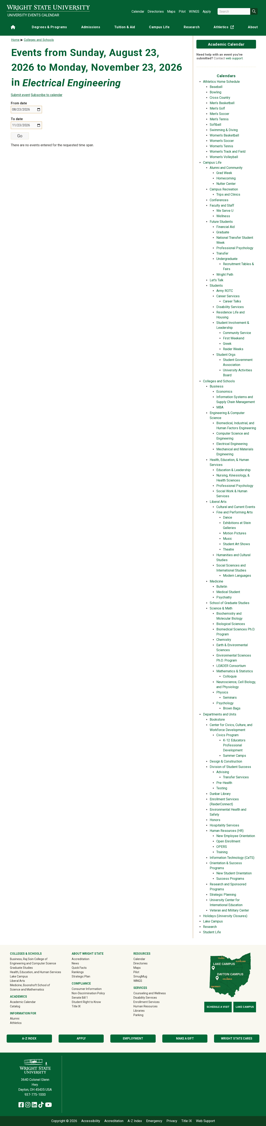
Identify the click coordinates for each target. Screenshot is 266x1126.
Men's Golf (217, 108)
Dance (227, 517)
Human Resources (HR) (227, 831)
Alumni (20, 1018)
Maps (171, 11)
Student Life (212, 932)
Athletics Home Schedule (221, 82)
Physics (222, 692)
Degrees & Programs (49, 27)
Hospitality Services (224, 825)
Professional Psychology (234, 248)
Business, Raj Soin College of (29, 959)
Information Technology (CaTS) (232, 858)
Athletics (225, 28)
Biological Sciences (230, 624)
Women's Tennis (221, 146)
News (75, 963)
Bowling (215, 92)
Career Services (228, 296)
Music (227, 539)
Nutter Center (226, 184)
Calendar (138, 11)
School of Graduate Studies (229, 603)
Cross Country (220, 98)
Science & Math (221, 608)
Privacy (171, 1121)
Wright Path (224, 275)
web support (234, 58)
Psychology (225, 703)
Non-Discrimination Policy (88, 993)
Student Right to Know (86, 1002)
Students (216, 286)
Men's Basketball (222, 103)
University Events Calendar (33, 15)
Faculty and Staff (222, 205)
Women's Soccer (222, 141)
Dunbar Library (220, 794)
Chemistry (223, 640)
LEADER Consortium (231, 666)
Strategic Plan (81, 976)
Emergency (154, 1121)
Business (216, 386)
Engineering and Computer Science (33, 963)
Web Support (205, 1121)
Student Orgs (225, 355)
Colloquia (229, 676)
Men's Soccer (219, 114)
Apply (207, 11)
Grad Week (224, 173)
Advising (222, 772)
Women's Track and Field (227, 152)
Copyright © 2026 (64, 1121)
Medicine (216, 581)
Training (222, 852)
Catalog (15, 1006)
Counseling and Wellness (149, 993)
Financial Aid (225, 227)
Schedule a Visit (218, 1006)
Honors (215, 820)
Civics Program (227, 735)
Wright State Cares (236, 1038)
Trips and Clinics (228, 194)
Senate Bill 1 (80, 997)
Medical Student (228, 592)
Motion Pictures (234, 533)
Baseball (216, 87)
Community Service (237, 333)
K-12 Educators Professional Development (234, 745)
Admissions (90, 27)
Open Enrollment (228, 841)
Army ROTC (224, 291)
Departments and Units (219, 714)
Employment (133, 1038)
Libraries (139, 1010)
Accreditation (80, 959)
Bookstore (217, 719)
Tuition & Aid (124, 27)
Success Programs (230, 879)
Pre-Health (224, 783)
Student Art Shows (236, 544)
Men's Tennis (219, 119)
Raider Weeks (233, 349)
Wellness (223, 216)
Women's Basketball (224, 135)
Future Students (221, 222)
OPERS (221, 847)
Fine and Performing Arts (234, 512)
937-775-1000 (35, 1095)
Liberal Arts (218, 502)
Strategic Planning (223, 895)
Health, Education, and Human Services (35, 972)
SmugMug (146, 976)
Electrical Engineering (232, 444)
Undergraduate (227, 259)
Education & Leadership (233, 470)
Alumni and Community (226, 168)
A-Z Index (29, 1038)
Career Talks (232, 301)
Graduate (222, 232)
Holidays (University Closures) (225, 916)
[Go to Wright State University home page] (48, 7)
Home (15, 40)
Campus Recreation (224, 189)
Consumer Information (87, 989)
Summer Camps (234, 756)
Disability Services (230, 307)
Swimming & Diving (224, 130)
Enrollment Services (146, 1002)
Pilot (182, 11)
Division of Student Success (230, 767)
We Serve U (224, 211)
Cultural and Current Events (235, 507)
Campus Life (159, 27)
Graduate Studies (21, 967)
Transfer (222, 253)
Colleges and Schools (219, 381)
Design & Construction (226, 761)
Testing (221, 788)
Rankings (78, 972)
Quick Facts (79, 967)
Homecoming (226, 178)
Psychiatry (224, 597)
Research (192, 27)
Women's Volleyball (224, 157)
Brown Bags (231, 708)
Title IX (76, 1006)
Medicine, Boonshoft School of (30, 985)
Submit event (20, 95)
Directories (156, 11)
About (253, 27)
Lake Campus (213, 921)
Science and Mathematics (27, 989)
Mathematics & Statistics (234, 671)
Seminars (230, 697)
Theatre (228, 549)
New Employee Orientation (235, 836)
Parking (138, 1015)
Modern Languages (237, 576)
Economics (224, 392)
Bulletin (221, 587)
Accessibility (90, 1121)
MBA (219, 407)
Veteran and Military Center (229, 910)
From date (19, 103)
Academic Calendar (226, 44)
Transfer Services (236, 777)
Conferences (219, 200)
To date (17, 119)
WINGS (194, 11)
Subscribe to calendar (46, 95)
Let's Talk (216, 280)
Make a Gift (185, 1038)
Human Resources (145, 1006)
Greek (227, 344)
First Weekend (233, 338)
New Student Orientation (234, 873)
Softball (215, 125)
